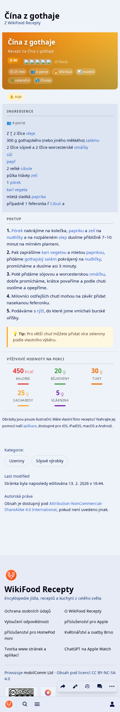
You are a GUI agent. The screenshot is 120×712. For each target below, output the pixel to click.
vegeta (21, 189)
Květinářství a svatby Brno (88, 632)
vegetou (58, 252)
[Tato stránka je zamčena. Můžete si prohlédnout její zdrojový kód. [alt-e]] (75, 686)
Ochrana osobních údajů (27, 611)
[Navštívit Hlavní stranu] (9, 704)
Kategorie (13, 450)
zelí (34, 175)
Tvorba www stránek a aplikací (25, 652)
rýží (40, 311)
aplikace (30, 425)
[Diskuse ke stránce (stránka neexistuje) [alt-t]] (99, 686)
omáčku (97, 274)
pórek (15, 182)
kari (45, 252)
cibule (26, 168)
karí (10, 189)
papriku (76, 230)
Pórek (17, 230)
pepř (11, 161)
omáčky (81, 147)
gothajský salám (41, 259)
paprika (39, 196)
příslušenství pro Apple (86, 621)
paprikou (95, 252)
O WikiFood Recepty (82, 611)
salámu (92, 140)
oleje (30, 133)
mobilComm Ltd (38, 672)
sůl (9, 154)
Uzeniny (16, 460)
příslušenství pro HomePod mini (29, 635)
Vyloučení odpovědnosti (26, 621)
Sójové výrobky (49, 460)
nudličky (15, 237)
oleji (63, 237)
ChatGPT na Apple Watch (87, 649)
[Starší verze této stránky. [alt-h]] (87, 686)
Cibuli (55, 203)
